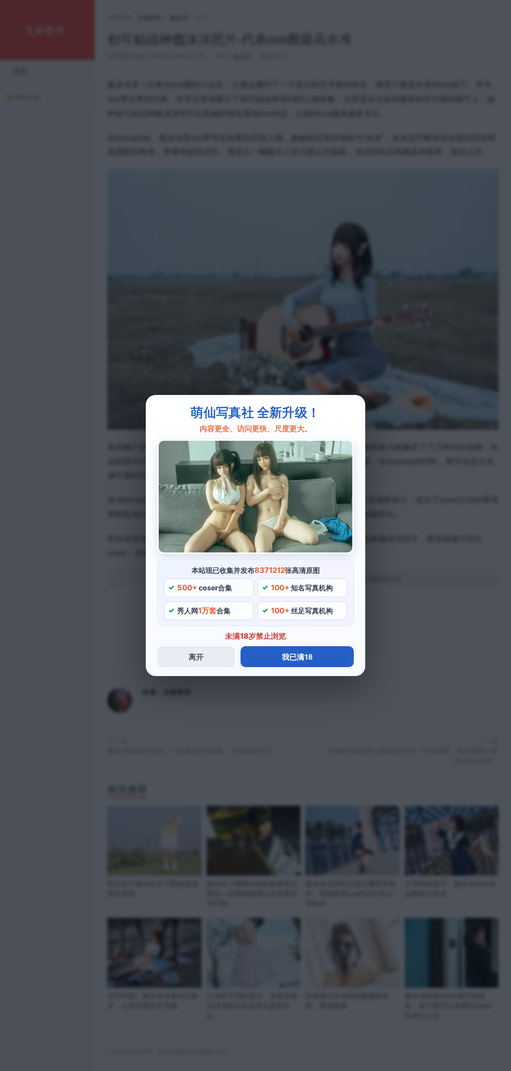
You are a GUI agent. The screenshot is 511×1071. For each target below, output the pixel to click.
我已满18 (297, 656)
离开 (196, 656)
